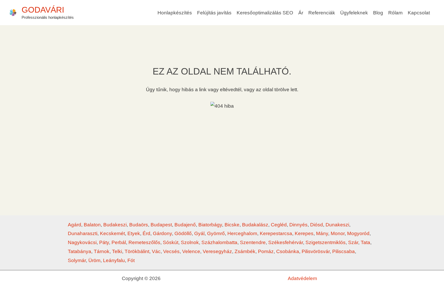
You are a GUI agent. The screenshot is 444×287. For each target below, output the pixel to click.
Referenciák (321, 12)
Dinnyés (298, 224)
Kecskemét (112, 233)
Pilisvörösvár (316, 251)
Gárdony (162, 233)
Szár (353, 242)
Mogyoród (358, 233)
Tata (365, 242)
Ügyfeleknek (354, 12)
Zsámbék (245, 251)
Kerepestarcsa (276, 233)
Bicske (232, 224)
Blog (378, 12)
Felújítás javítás (214, 12)
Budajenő (185, 224)
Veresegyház (217, 251)
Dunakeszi (337, 224)
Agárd (74, 224)
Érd (146, 233)
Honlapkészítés (175, 12)
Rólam (395, 12)
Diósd (316, 224)
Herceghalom (242, 233)
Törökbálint (137, 251)
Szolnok (190, 242)
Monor (338, 233)
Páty (104, 242)
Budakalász (255, 224)
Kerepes (304, 233)
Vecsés (171, 251)
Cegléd (279, 224)
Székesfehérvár (285, 242)
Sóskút (170, 242)
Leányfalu (114, 260)
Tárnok (101, 251)
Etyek (133, 233)
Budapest (161, 224)
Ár (300, 12)
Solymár (77, 260)
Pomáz (266, 251)
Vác (156, 251)
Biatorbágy (210, 224)
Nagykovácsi (82, 242)
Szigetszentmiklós (326, 242)
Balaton (92, 224)
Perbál (119, 242)
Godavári (43, 9)
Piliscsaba (343, 251)
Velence (191, 251)
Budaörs (138, 224)
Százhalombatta (219, 242)
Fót (131, 260)
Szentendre (253, 242)
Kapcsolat (419, 12)
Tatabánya (79, 251)
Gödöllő (183, 233)
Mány (322, 233)
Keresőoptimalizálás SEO (265, 12)
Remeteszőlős (144, 242)
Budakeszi (115, 224)
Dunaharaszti (82, 233)
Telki (117, 251)
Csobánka (287, 251)
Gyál (199, 233)
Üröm (94, 260)
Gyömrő (216, 233)
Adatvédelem (302, 278)
